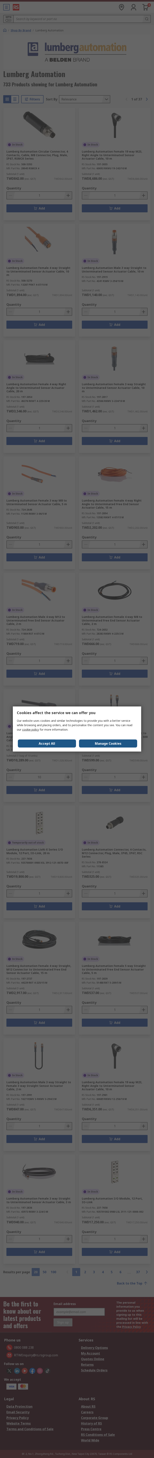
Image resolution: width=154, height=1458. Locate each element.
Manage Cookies (108, 743)
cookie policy (30, 729)
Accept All (47, 743)
